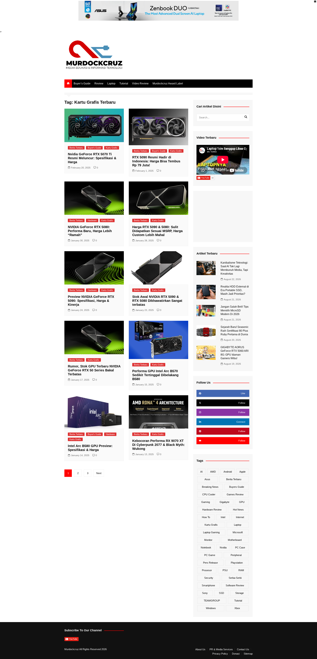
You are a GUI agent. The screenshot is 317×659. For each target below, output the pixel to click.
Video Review (140, 83)
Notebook (206, 547)
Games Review (235, 494)
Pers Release (210, 562)
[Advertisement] (222, 216)
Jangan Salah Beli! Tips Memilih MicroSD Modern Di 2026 (234, 310)
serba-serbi (235, 577)
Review (98, 83)
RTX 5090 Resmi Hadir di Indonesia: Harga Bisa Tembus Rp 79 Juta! (156, 161)
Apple (242, 471)
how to (206, 517)
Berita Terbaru (76, 148)
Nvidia (223, 547)
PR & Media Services (221, 649)
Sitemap (248, 653)
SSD (221, 593)
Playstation (237, 562)
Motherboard (235, 540)
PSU (225, 570)
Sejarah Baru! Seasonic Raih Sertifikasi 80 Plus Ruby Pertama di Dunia (234, 331)
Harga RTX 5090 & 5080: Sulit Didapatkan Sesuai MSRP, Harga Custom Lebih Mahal (157, 231)
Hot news (238, 509)
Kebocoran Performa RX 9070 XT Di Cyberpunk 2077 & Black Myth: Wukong (158, 444)
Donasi (236, 653)
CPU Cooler (208, 494)
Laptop (111, 83)
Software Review (235, 585)
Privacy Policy (220, 653)
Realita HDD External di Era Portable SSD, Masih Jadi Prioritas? (235, 290)
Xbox (237, 608)
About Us (200, 649)
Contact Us (243, 649)
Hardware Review (212, 509)
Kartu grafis (211, 524)
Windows (211, 608)
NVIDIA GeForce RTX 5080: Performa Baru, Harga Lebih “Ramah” (90, 231)
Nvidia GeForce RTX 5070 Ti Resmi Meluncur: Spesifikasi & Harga (92, 158)
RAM (241, 570)
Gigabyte (224, 502)
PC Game (209, 555)
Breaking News (210, 486)
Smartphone (208, 585)
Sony (205, 593)
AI (201, 471)
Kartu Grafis (111, 148)
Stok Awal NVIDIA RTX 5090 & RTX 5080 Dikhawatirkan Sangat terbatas (157, 300)
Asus (207, 479)
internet (240, 517)
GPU (242, 502)
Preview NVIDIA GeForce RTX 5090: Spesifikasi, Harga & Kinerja (91, 300)
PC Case (240, 547)
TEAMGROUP (212, 600)
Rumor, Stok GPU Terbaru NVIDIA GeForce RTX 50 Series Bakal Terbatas (94, 370)
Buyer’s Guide (82, 83)
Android (228, 471)
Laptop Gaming (211, 532)
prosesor (207, 570)
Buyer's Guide (94, 148)
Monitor (208, 540)
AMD (213, 471)
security (208, 577)
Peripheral (236, 555)
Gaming (205, 502)
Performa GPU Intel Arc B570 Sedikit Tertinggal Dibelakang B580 (155, 375)
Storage (239, 593)
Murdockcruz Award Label (168, 83)
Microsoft (238, 532)
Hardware (92, 220)
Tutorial (123, 83)
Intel (223, 517)
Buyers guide (236, 486)
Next (98, 473)
